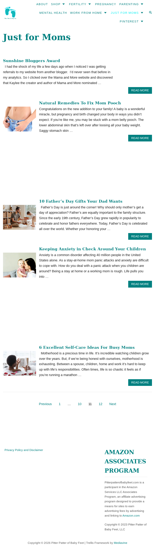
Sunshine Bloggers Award (31, 60)
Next (112, 404)
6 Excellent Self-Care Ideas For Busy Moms (87, 347)
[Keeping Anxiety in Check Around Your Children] (19, 267)
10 (79, 404)
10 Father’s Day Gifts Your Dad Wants (80, 201)
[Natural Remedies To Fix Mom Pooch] (19, 121)
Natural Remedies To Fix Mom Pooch (80, 103)
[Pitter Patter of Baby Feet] (13, 13)
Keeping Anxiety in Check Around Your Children (92, 249)
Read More (141, 91)
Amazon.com (131, 515)
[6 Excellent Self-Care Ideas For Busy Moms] (19, 365)
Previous (45, 404)
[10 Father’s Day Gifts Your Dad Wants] (19, 219)
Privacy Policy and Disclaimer (24, 450)
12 (100, 404)
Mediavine (120, 542)
